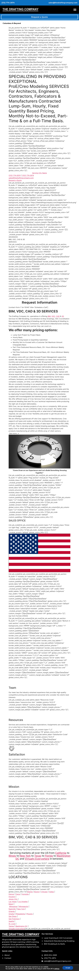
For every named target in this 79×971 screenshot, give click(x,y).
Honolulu (25, 894)
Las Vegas (13, 902)
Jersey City (13, 899)
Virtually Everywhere (37, 858)
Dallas (51, 892)
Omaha (11, 914)
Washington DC (21, 926)
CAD (58, 316)
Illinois (12, 855)
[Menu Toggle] (74, 9)
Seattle (11, 921)
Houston (12, 897)
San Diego (13, 916)
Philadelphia (20, 914)
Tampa (11, 926)
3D (63, 316)
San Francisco (14, 919)
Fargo (18, 894)
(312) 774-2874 (14, 175)
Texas (37, 855)
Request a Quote (15, 180)
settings (56, 969)
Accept (68, 968)
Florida (49, 855)
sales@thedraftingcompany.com (21, 178)
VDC (53, 316)
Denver (11, 894)
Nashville (12, 909)
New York (25, 855)
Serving (39, 173)
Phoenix (30, 914)
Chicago (44, 892)
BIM (49, 316)
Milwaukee (13, 906)
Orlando (12, 911)
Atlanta (30, 892)
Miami (11, 904)
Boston (37, 892)
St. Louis (12, 924)
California (60, 852)
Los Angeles (23, 902)
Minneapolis (23, 906)
